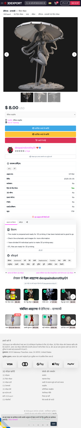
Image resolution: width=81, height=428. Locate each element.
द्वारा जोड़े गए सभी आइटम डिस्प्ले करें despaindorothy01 (40, 283)
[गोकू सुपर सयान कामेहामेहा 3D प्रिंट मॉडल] (68, 294)
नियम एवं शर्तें (46, 396)
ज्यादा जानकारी (13, 420)
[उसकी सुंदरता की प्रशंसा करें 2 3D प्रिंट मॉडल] (31, 320)
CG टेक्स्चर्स (6, 386)
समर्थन (44, 375)
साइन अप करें (75, 3)
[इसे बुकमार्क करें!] (17, 297)
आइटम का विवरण (11, 222)
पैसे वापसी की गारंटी (48, 400)
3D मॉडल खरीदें (9, 371)
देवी (29, 260)
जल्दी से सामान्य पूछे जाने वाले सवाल (53, 382)
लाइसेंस (44, 386)
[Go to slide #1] (27, 97)
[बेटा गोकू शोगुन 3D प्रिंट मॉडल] (31, 294)
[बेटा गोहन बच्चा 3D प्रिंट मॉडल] (12, 294)
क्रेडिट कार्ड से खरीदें (42, 128)
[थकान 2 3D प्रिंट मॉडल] (12, 320)
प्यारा (59, 260)
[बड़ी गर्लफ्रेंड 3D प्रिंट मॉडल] (49, 320)
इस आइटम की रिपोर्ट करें (42, 217)
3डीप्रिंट (50, 264)
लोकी (34, 260)
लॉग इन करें (65, 3)
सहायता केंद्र (46, 379)
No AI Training (13, 123)
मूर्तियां (38, 264)
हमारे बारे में (7, 340)
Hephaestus (43, 260)
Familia (52, 260)
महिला (22, 264)
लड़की (16, 264)
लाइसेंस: (10, 120)
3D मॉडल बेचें (7, 389)
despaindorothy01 (25, 147)
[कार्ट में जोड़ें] (13, 297)
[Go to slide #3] (54, 97)
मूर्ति (33, 264)
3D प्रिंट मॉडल (7, 379)
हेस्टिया (9, 260)
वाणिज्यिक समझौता (48, 389)
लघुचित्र (10, 264)
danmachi (17, 260)
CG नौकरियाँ (6, 400)
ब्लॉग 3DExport (8, 396)
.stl (9, 169)
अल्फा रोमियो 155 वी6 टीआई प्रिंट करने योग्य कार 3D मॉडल (54, 273)
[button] (73, 297)
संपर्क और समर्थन (48, 371)
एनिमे (64, 260)
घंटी (25, 260)
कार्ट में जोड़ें (42, 140)
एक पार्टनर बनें (7, 393)
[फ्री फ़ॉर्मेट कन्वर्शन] (15, 168)
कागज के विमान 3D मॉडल (16, 273)
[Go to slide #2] (40, 97)
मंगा (69, 260)
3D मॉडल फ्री (7, 382)
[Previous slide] (6, 54)
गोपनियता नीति (46, 393)
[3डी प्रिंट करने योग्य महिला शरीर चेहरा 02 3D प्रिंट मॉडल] (68, 320)
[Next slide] (74, 54)
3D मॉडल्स (6, 375)
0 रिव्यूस (27, 151)
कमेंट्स (21, 222)
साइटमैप (54, 413)
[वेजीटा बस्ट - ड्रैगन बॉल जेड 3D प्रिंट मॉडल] (49, 294)
